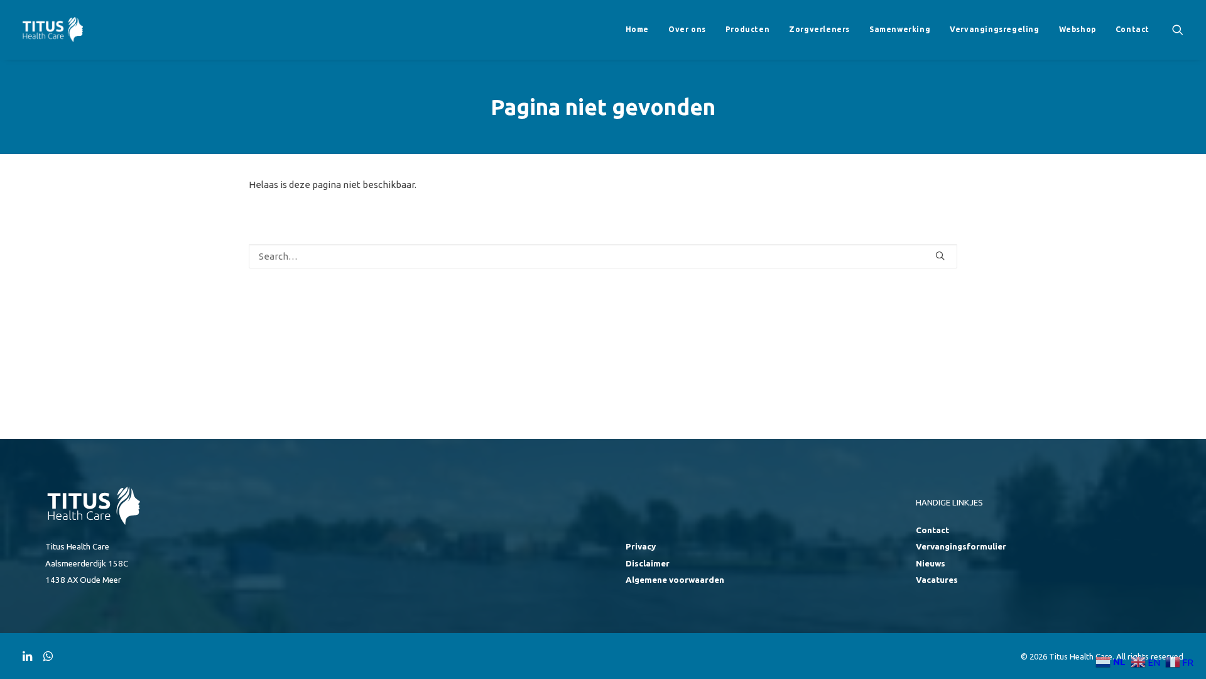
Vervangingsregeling (994, 29)
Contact (1132, 29)
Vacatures (937, 580)
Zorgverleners (819, 29)
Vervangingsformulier (961, 546)
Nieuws (930, 563)
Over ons (687, 29)
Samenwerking (899, 29)
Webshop (1077, 29)
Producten (747, 29)
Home (637, 29)
